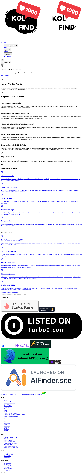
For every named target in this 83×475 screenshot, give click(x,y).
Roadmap (6, 430)
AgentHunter (7, 463)
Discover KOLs (8, 406)
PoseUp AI (7, 470)
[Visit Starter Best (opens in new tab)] (22, 347)
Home (5, 400)
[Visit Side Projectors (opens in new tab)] (40, 347)
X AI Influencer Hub (9, 403)
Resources (7, 54)
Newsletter (8, 56)
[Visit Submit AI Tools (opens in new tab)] (25, 363)
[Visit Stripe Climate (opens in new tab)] (44, 394)
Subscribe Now (5, 75)
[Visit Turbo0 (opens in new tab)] (41, 338)
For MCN (6, 427)
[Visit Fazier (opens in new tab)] (8, 347)
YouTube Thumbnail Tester (11, 437)
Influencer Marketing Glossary (12, 447)
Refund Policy (7, 457)
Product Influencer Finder (10, 443)
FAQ (5, 421)
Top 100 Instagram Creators (11, 416)
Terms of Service (8, 454)
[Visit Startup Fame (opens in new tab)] (20, 311)
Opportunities (7, 401)
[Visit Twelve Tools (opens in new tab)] (47, 311)
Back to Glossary (7, 78)
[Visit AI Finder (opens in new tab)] (38, 390)
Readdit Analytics (8, 468)
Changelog (6, 432)
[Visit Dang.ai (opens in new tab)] (55, 363)
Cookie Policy (7, 456)
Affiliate (6, 51)
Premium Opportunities (10, 46)
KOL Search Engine (9, 404)
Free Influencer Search (9, 441)
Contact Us (7, 423)
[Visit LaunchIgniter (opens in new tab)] (7, 394)
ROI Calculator (8, 444)
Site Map (6, 411)
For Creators (7, 426)
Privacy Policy (7, 453)
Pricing (6, 47)
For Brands (7, 424)
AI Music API (7, 464)
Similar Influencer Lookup (10, 446)
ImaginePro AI (7, 466)
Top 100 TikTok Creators (10, 413)
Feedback (6, 429)
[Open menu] (2, 60)
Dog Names (7, 467)
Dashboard (6, 407)
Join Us (6, 50)
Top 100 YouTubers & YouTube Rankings (14, 414)
